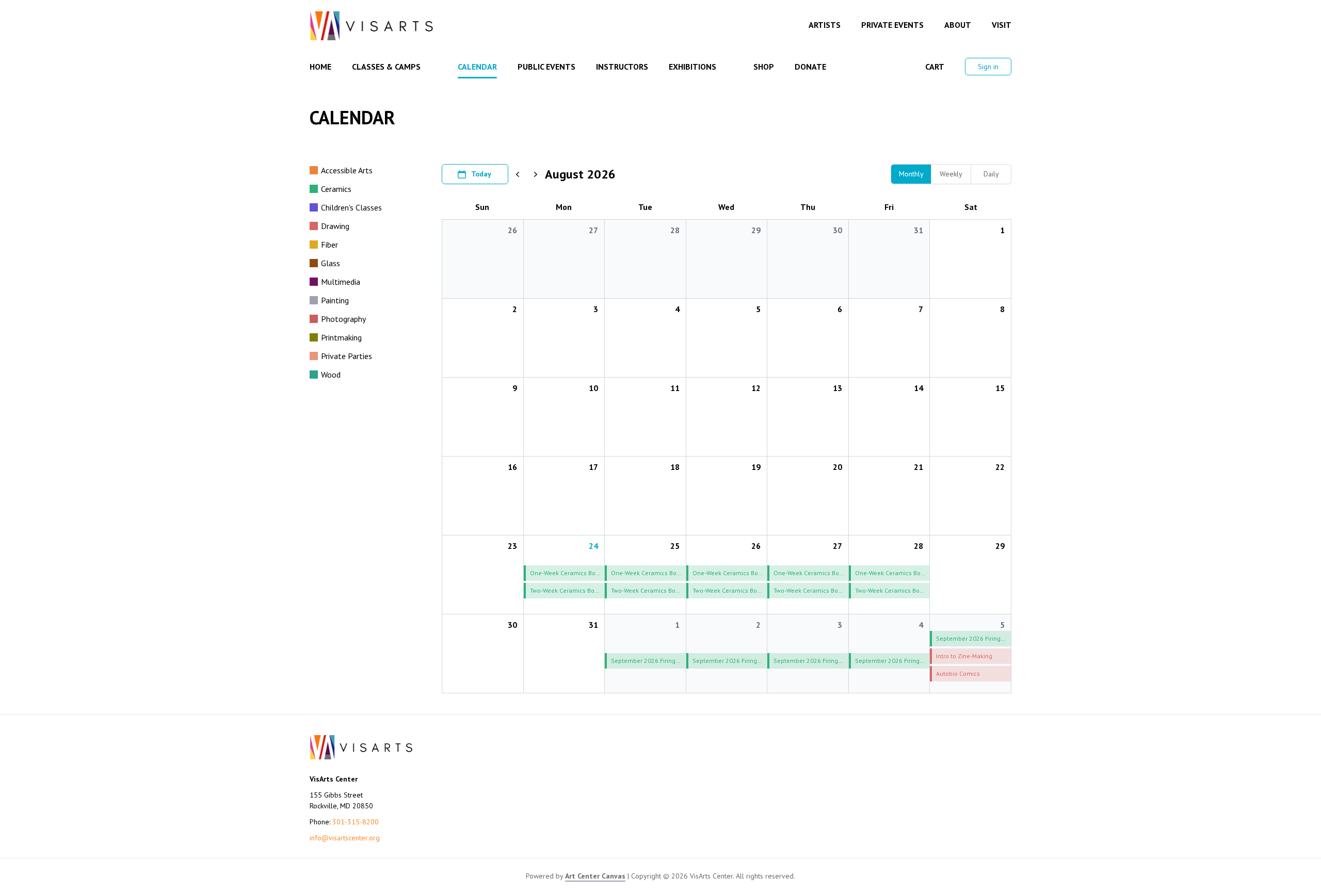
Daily (991, 173)
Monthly (911, 173)
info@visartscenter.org (345, 837)
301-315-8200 (355, 821)
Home (320, 66)
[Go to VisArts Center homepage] (371, 25)
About (957, 25)
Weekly (951, 173)
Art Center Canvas (595, 876)
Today (481, 173)
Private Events (892, 25)
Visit (1001, 25)
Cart (934, 66)
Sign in (988, 66)
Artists (825, 25)
